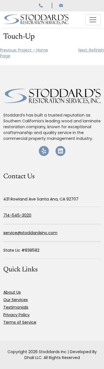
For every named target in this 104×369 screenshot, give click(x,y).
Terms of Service (19, 322)
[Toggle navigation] (93, 19)
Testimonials (15, 307)
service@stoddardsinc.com (30, 233)
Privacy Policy (16, 315)
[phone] (45, 5)
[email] (62, 5)
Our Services (15, 300)
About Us (12, 292)
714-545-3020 (17, 215)
